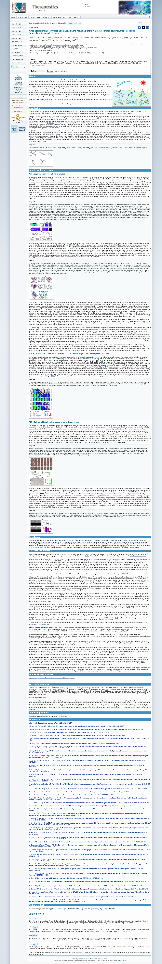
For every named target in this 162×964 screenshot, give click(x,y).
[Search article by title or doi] (24, 66)
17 (57, 132)
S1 (113, 186)
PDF (140, 22)
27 (100, 329)
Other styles (41, 65)
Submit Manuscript (59, 17)
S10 (52, 376)
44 (110, 664)
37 (88, 556)
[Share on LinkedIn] (147, 27)
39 (82, 590)
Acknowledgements (18, 91)
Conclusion (18, 82)
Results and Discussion (18, 80)
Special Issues (16, 63)
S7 (43, 321)
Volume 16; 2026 (17, 42)
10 (32, 121)
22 (52, 134)
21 (59, 132)
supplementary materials (138, 556)
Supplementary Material (18, 88)
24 (54, 134)
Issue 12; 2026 (16, 34)
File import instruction (61, 71)
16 (53, 123)
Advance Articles (17, 45)
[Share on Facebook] (139, 27)
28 (107, 331)
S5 (35, 315)
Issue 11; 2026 (16, 38)
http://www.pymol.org (41, 624)
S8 (102, 362)
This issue (72, 23)
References (18, 92)
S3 (70, 245)
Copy (32, 65)
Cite (80, 23)
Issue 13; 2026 (16, 31)
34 (44, 503)
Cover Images (16, 52)
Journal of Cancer (18, 111)
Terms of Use (121, 960)
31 (109, 331)
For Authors (46, 17)
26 (134, 315)
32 (135, 333)
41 (130, 593)
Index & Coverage (17, 59)
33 (42, 503)
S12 (98, 501)
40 (123, 593)
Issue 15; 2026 (16, 24)
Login (70, 17)
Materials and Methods (18, 85)
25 (85, 248)
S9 (59, 374)
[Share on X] (143, 27)
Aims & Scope (22, 17)
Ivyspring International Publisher (85, 958)
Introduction (18, 77)
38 (145, 559)
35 (86, 556)
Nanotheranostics (18, 97)
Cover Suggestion (17, 56)
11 (51, 123)
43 (73, 644)
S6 (134, 316)
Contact (76, 17)
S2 (35, 198)
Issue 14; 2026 (16, 27)
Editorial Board (35, 17)
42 (116, 618)
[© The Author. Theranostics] (131, 92)
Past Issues (15, 49)
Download (50, 71)
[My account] (149, 17)
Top (18, 76)
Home (13, 17)
